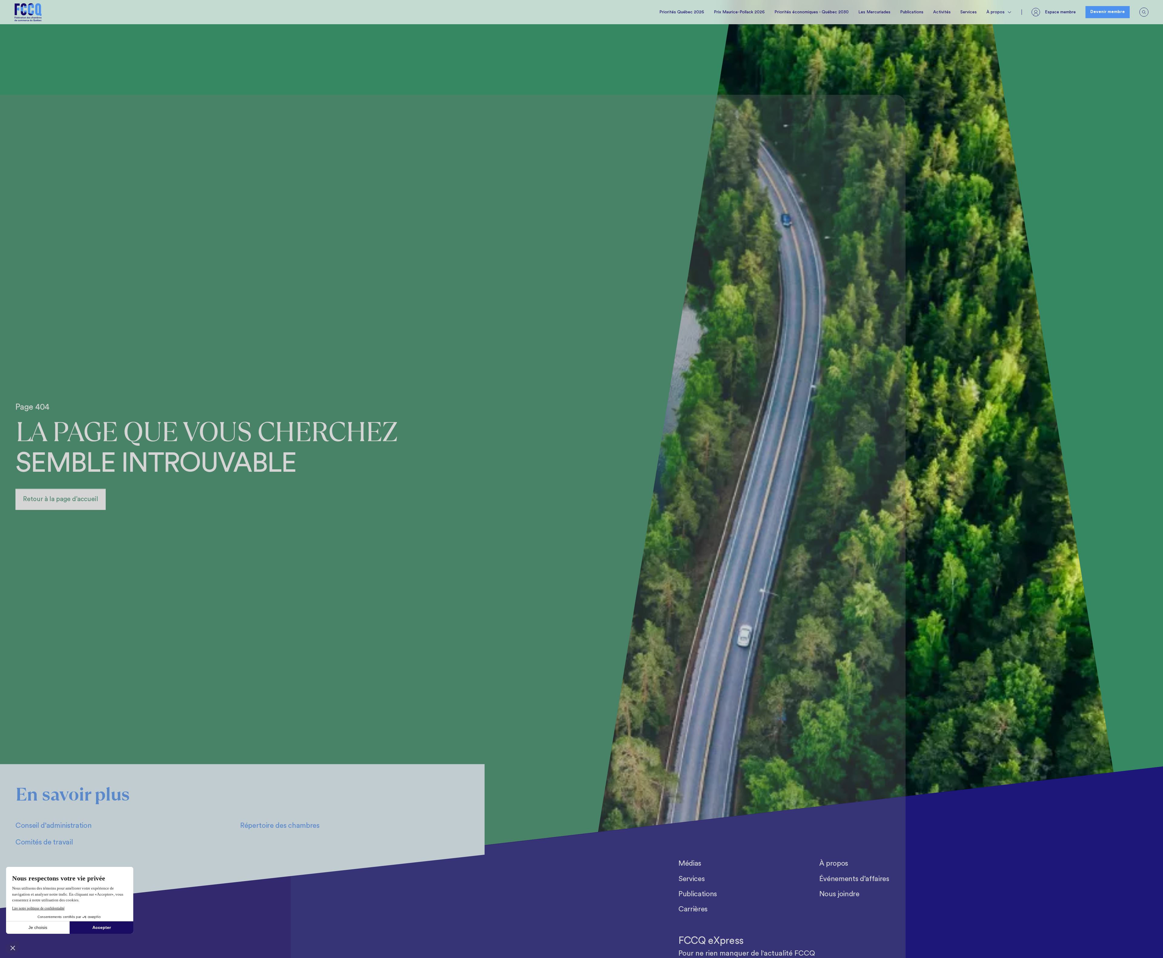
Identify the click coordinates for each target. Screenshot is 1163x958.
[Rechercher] (1143, 12)
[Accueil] (28, 12)
